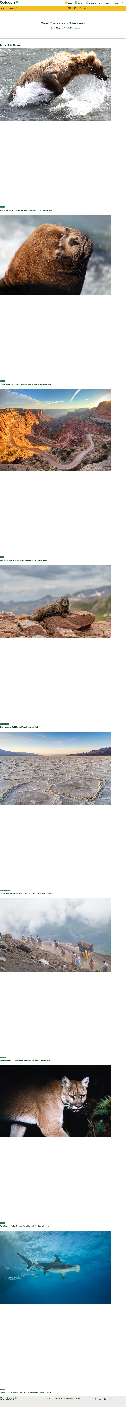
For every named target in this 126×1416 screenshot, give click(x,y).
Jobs (116, 3)
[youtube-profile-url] (70, 8)
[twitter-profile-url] (75, 8)
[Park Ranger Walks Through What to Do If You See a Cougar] (55, 1101)
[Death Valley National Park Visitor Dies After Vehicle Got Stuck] (55, 768)
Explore (80, 3)
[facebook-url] (96, 1399)
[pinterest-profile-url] (85, 8)
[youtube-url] (100, 1399)
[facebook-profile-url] (65, 8)
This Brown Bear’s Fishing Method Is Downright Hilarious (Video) (26, 210)
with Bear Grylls (7, 8)
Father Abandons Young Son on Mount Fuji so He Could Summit (25, 1061)
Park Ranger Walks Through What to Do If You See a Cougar (24, 1226)
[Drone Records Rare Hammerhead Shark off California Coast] (55, 1267)
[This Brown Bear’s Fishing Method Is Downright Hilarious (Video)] (55, 84)
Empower (92, 3)
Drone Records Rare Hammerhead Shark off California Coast (25, 1393)
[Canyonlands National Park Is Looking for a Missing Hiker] (55, 430)
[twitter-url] (105, 1399)
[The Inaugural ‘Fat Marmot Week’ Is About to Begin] (55, 601)
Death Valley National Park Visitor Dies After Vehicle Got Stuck (26, 894)
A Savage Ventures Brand (71, 1398)
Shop (108, 3)
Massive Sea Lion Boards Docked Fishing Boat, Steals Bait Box (25, 384)
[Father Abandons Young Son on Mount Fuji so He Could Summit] (55, 935)
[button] (123, 2)
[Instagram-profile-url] (80, 8)
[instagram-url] (110, 1399)
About (101, 3)
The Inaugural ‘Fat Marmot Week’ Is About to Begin (21, 727)
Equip (70, 3)
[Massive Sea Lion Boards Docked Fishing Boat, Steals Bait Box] (55, 255)
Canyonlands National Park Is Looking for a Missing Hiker (23, 560)
